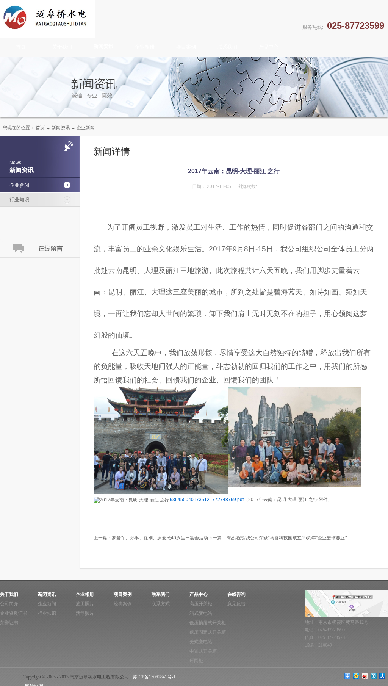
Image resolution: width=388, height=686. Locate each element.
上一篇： (151, 537)
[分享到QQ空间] (356, 676)
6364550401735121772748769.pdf (207, 499)
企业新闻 (86, 127)
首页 (21, 47)
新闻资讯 (61, 127)
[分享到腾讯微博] (374, 676)
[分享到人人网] (382, 676)
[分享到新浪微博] (365, 676)
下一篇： (278, 537)
